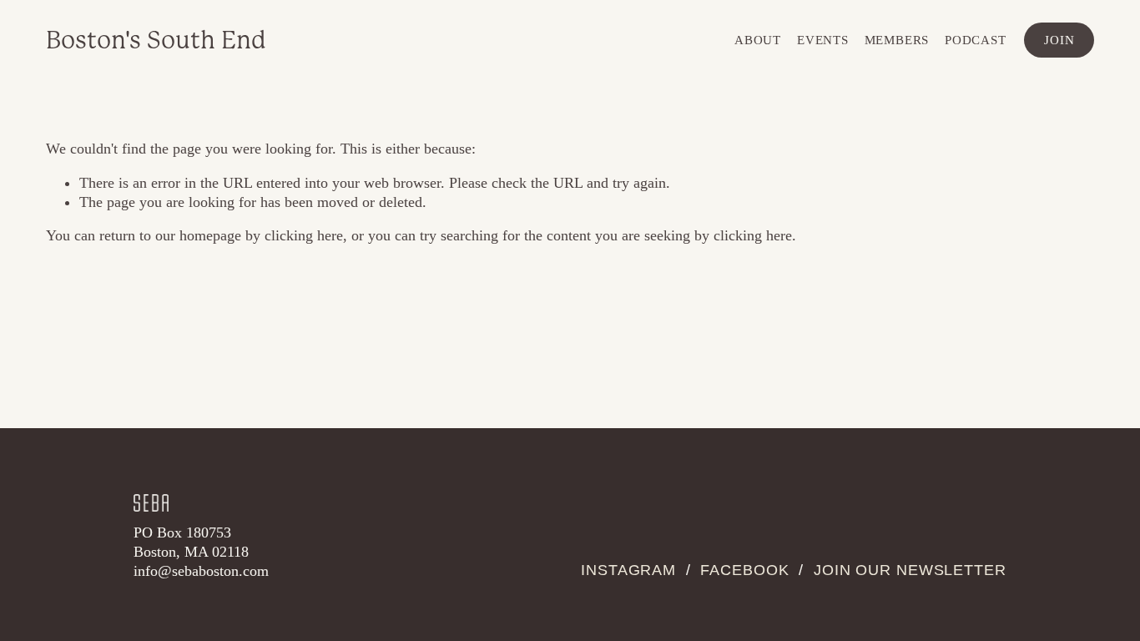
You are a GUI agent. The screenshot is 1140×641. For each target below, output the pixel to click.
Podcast (975, 40)
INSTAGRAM (628, 570)
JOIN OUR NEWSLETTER (910, 570)
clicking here (304, 235)
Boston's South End (156, 40)
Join (1059, 40)
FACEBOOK (744, 570)
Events (823, 40)
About (757, 40)
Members (897, 40)
